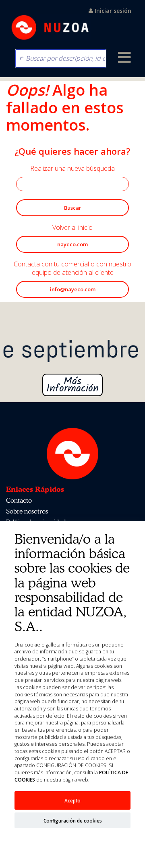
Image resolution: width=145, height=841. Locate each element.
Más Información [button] (72, 385)
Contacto (19, 500)
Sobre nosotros (27, 511)
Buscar (72, 207)
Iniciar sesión (112, 10)
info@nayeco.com (72, 289)
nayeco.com (72, 244)
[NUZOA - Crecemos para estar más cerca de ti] (50, 22)
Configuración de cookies (73, 820)
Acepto (72, 800)
